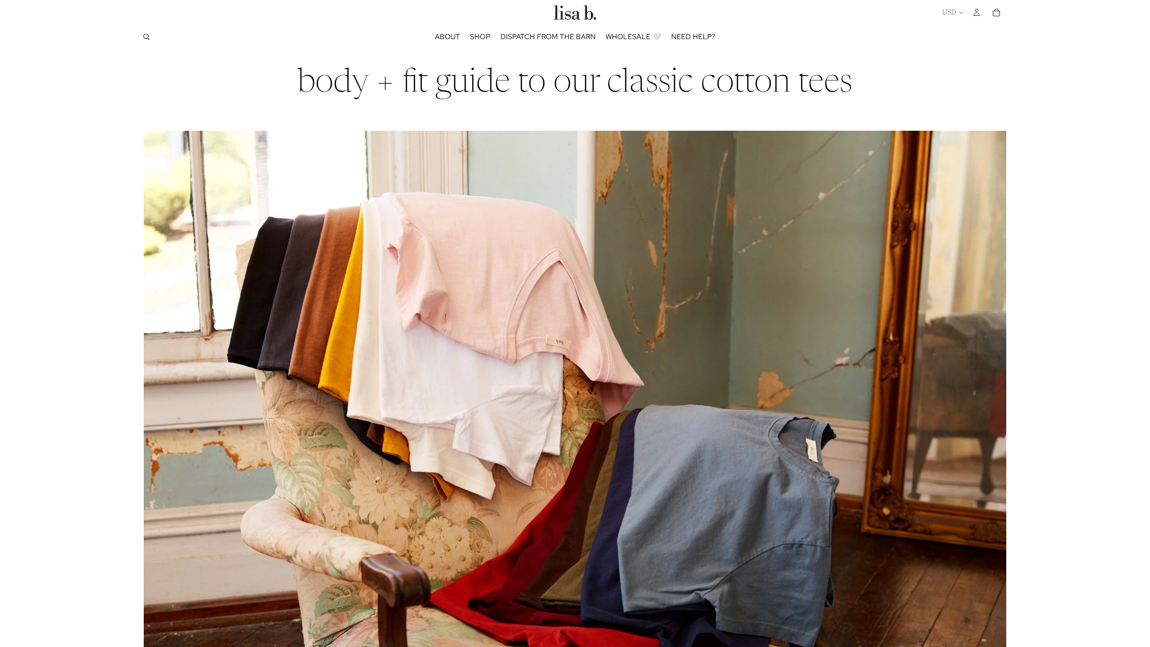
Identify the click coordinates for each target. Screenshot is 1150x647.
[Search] (146, 37)
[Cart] (996, 12)
